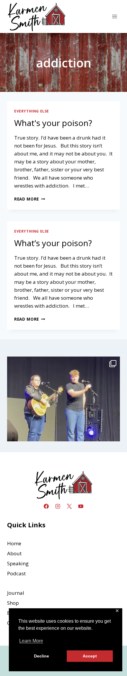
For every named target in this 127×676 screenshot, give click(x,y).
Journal (15, 592)
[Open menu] (114, 16)
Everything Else (31, 111)
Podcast (16, 573)
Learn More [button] (31, 640)
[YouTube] (81, 506)
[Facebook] (46, 506)
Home (14, 543)
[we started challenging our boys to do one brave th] (63, 413)
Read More (29, 199)
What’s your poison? (53, 242)
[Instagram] (58, 506)
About (14, 553)
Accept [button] (90, 656)
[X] (69, 506)
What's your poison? (53, 122)
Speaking (18, 563)
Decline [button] (41, 656)
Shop (13, 602)
